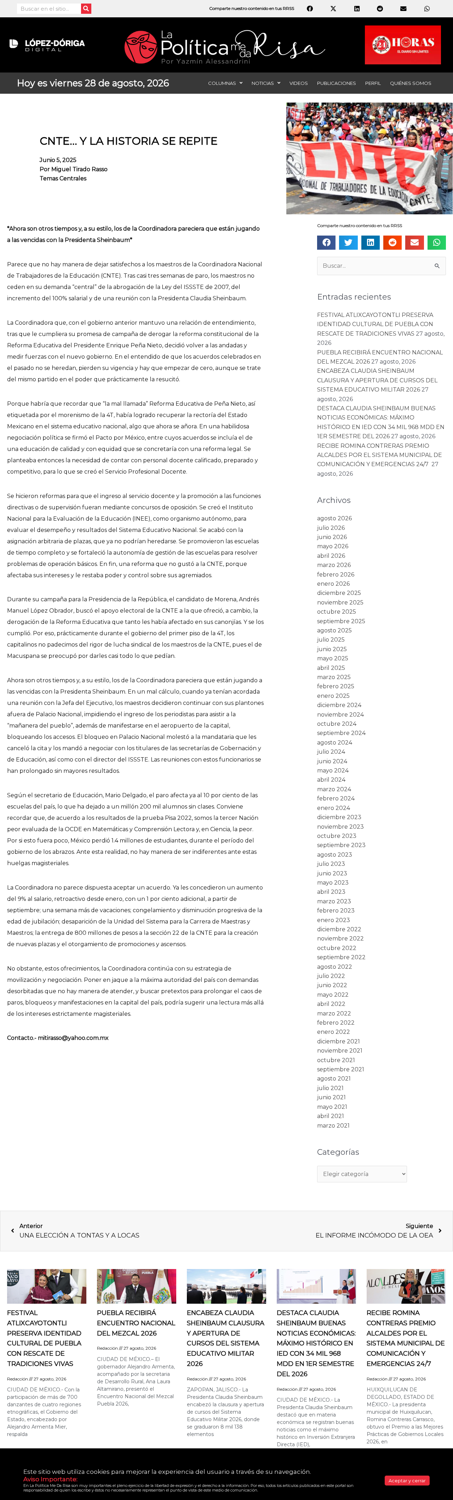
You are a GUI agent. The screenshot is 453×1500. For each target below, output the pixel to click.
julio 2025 (331, 639)
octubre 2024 (336, 723)
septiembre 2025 (341, 621)
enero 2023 (333, 920)
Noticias (263, 83)
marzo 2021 (333, 1125)
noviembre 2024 (340, 714)
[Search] (86, 9)
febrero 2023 (336, 910)
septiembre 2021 (340, 1069)
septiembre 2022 (341, 957)
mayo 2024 (333, 770)
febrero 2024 (336, 798)
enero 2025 (333, 696)
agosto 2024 (334, 742)
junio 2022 (332, 985)
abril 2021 (330, 1116)
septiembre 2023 (341, 845)
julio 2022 (331, 976)
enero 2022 (333, 1032)
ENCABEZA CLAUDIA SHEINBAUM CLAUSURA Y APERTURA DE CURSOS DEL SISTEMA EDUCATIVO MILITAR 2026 (377, 380)
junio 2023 (332, 873)
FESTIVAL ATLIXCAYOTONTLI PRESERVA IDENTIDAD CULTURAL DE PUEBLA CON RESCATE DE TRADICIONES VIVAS (375, 324)
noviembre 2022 (340, 938)
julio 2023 (331, 864)
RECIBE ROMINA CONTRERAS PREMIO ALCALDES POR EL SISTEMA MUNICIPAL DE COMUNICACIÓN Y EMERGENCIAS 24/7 (379, 455)
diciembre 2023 (339, 817)
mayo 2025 (332, 658)
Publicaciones (336, 83)
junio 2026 (332, 537)
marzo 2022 (334, 1013)
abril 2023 (331, 891)
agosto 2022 (334, 966)
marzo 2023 (334, 901)
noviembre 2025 (340, 602)
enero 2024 (333, 808)
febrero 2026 (335, 574)
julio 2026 (331, 528)
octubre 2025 (336, 611)
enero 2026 (333, 583)
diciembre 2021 (338, 1041)
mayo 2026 (332, 546)
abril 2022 (331, 1004)
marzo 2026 (334, 565)
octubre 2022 (336, 948)
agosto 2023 (334, 854)
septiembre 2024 (341, 733)
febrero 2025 (335, 686)
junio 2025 (332, 649)
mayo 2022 (333, 994)
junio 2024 (332, 761)
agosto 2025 (334, 630)
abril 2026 (331, 555)
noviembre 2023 (340, 826)
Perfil (373, 83)
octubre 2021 (336, 1060)
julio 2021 (330, 1088)
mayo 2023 (333, 882)
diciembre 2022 (339, 929)
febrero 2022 (336, 1022)
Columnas (222, 83)
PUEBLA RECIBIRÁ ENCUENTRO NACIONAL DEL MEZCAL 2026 (136, 1323)
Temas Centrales (63, 178)
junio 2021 (331, 1097)
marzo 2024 (334, 789)
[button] (326, 243)
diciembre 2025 (339, 593)
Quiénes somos (410, 83)
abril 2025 (331, 668)
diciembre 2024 (339, 705)
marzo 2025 (334, 677)
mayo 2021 (332, 1107)
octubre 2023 (336, 836)
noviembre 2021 (339, 1050)
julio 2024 (331, 751)
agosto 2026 (334, 518)
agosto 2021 (334, 1078)
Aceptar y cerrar (407, 1480)
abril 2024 (331, 779)
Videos (298, 83)
